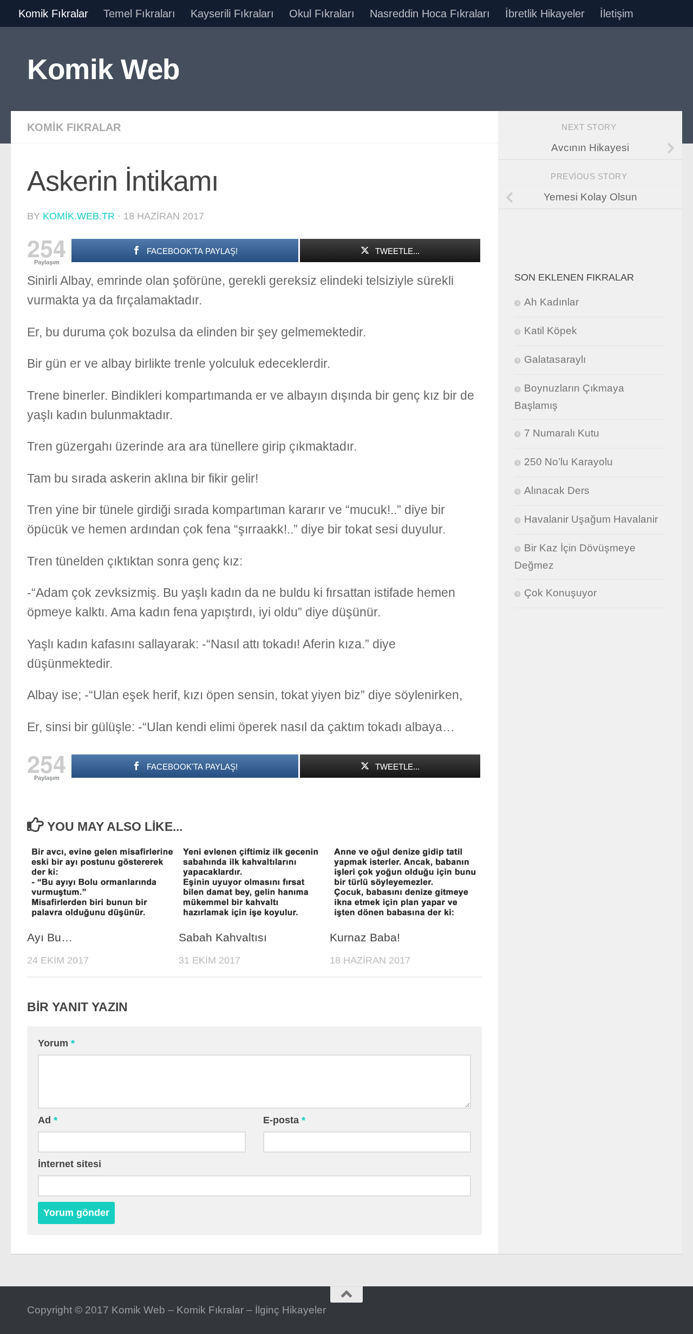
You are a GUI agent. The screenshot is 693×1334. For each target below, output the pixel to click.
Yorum (56, 1043)
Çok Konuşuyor (560, 592)
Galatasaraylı (555, 359)
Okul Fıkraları (322, 13)
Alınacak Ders (557, 490)
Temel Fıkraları (139, 13)
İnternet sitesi (69, 1164)
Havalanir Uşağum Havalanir (591, 519)
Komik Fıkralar (53, 13)
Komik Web (103, 69)
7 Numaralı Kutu (561, 433)
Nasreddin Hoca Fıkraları (430, 13)
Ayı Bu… (50, 937)
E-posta (284, 1120)
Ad (47, 1120)
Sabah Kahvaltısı (223, 937)
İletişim (616, 13)
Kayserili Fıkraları (232, 13)
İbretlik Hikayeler (545, 13)
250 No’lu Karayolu (568, 461)
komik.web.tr (79, 216)
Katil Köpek (550, 330)
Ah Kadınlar (551, 302)
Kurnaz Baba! (365, 937)
